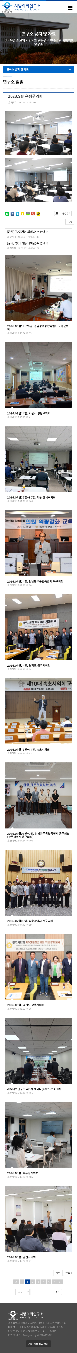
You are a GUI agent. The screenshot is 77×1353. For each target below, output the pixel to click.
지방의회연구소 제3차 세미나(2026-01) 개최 (34, 1088)
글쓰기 (69, 1272)
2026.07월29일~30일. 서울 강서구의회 (31, 497)
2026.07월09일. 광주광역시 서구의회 (30, 920)
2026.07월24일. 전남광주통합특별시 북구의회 (35, 581)
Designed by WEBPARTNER (37, 1335)
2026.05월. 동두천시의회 (22, 1173)
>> (60, 1281)
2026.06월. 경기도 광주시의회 (25, 1004)
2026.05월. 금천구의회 (21, 1257)
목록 (70, 221)
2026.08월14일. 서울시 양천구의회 (28, 413)
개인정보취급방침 (38, 1343)
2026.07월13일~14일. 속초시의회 (28, 749)
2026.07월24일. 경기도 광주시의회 (28, 665)
